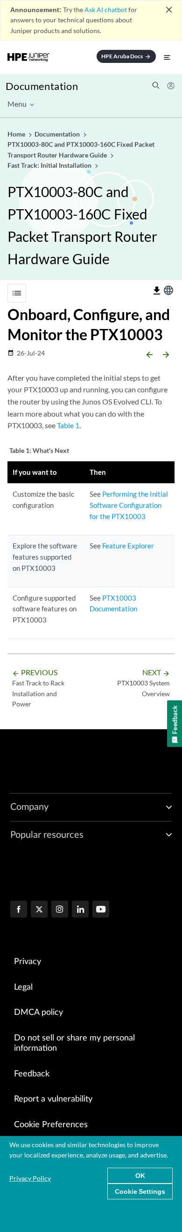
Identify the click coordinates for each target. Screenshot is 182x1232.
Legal (23, 987)
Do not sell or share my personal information (74, 1043)
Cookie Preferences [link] (51, 1125)
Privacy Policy (30, 1178)
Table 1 (68, 425)
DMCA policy (38, 1012)
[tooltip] (156, 290)
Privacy (27, 962)
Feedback (31, 1074)
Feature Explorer (128, 545)
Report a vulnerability (53, 1099)
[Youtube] (100, 910)
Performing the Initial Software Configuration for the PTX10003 (129, 505)
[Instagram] (59, 910)
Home (17, 134)
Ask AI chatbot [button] (105, 10)
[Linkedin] (80, 910)
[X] (39, 910)
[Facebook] (18, 910)
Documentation (42, 86)
